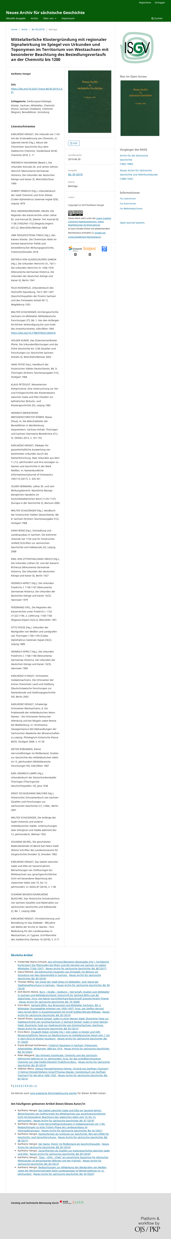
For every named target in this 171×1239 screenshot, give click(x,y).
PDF (75, 143)
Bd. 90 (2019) (38, 29)
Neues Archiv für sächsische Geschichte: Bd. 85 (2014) (64, 1013)
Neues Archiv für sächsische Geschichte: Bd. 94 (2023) (63, 1174)
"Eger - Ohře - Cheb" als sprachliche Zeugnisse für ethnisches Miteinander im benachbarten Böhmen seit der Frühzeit (63, 1159)
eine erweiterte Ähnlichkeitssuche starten (53, 1093)
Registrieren (145, 2)
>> (35, 1085)
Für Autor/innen (128, 203)
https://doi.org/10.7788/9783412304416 (33, 332)
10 (30, 1085)
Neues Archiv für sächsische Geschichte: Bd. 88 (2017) (76, 968)
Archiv (34, 18)
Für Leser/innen (128, 198)
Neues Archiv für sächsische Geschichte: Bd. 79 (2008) (49, 1001)
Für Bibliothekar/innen (131, 208)
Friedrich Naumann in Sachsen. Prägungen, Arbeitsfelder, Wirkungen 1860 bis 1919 (58, 1047)
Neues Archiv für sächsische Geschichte (45, 12)
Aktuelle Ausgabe (16, 18)
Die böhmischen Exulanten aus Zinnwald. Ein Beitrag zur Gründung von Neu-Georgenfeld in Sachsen (58, 973)
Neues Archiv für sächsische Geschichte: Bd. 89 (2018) (60, 1154)
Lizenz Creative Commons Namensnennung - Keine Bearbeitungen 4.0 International (89, 221)
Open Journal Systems (132, 222)
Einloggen (160, 2)
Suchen (158, 18)
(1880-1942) (126, 178)
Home (14, 29)
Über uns (48, 18)
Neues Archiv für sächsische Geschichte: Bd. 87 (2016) (63, 1120)
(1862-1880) (126, 163)
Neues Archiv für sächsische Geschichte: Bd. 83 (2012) (48, 1028)
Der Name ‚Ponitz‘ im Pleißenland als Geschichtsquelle (69, 1144)
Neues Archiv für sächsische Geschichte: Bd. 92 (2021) (72, 1130)
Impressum (68, 18)
